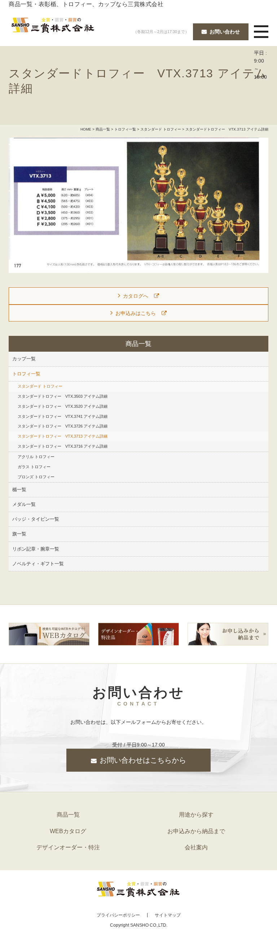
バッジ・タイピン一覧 (35, 519)
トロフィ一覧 (125, 129)
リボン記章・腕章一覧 (35, 549)
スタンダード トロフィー (160, 129)
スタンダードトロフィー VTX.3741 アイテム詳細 (62, 416)
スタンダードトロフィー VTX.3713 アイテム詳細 (62, 436)
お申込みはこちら (135, 313)
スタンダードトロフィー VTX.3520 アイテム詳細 (62, 406)
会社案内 (196, 847)
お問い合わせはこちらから (143, 760)
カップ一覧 (24, 358)
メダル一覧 (24, 504)
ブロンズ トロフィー (36, 477)
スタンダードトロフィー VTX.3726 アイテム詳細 (62, 426)
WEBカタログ (68, 831)
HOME (85, 129)
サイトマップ (168, 915)
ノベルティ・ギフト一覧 (38, 563)
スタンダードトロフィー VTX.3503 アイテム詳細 (62, 396)
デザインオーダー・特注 (68, 847)
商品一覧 (103, 129)
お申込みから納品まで (196, 831)
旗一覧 (19, 534)
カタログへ (135, 296)
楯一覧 (19, 489)
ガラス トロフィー (34, 467)
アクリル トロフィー (36, 457)
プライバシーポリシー (118, 915)
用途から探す (196, 815)
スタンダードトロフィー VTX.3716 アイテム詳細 (62, 446)
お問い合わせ (225, 31)
